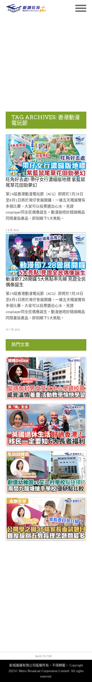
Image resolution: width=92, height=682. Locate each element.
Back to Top (43, 656)
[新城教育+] (26, 8)
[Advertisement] (46, 63)
